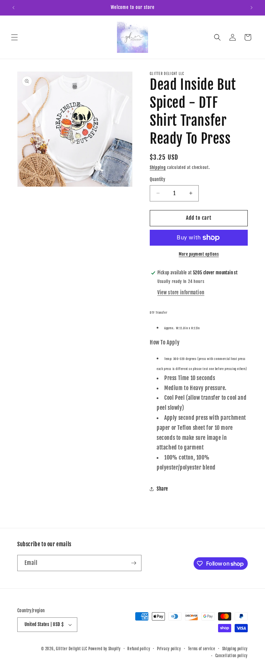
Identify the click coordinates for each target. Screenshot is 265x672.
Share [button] (162, 489)
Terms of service (201, 648)
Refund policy (138, 648)
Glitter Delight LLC (71, 648)
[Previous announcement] (13, 7)
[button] (14, 37)
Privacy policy (169, 648)
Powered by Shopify (104, 648)
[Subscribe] (133, 563)
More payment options (199, 254)
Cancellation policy (231, 655)
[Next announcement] (251, 7)
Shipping (158, 167)
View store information (180, 292)
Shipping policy (235, 648)
